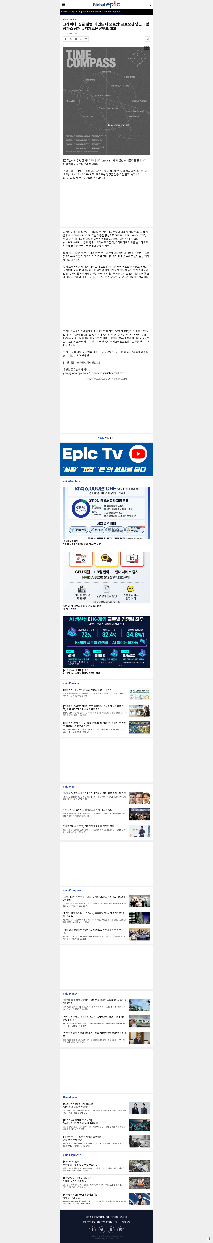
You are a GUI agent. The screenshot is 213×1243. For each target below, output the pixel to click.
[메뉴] (63, 4)
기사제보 (114, 1217)
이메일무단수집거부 (104, 1222)
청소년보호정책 (89, 1222)
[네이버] (111, 1229)
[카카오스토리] (102, 1229)
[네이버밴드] (80, 39)
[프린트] (85, 39)
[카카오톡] (75, 39)
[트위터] (70, 39)
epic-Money (93, 11)
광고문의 (123, 1217)
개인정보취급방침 (102, 1217)
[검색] (149, 4)
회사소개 (89, 1217)
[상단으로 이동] (209, 1238)
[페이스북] (65, 39)
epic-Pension (104, 11)
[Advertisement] (106, 405)
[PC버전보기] (120, 1229)
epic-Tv (116, 11)
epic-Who (65, 11)
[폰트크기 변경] (147, 39)
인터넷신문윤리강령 (122, 1222)
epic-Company (79, 11)
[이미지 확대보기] (146, 48)
